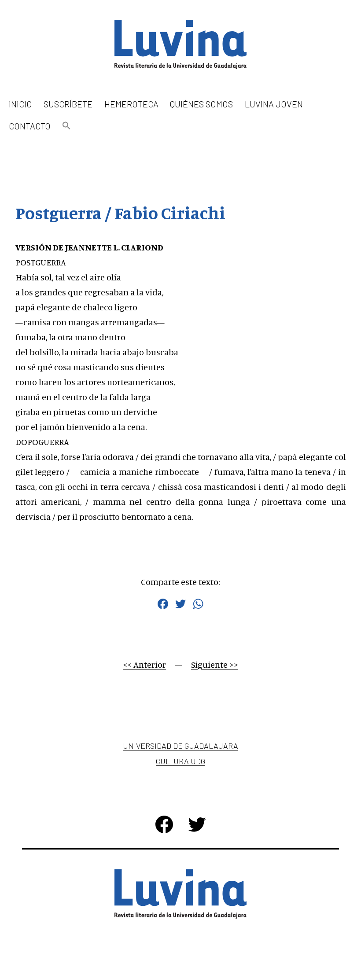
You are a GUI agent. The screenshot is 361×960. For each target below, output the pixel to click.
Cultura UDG (180, 761)
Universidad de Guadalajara (180, 745)
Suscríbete (68, 104)
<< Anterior (144, 664)
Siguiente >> (214, 664)
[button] (66, 126)
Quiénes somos (201, 104)
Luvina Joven (274, 104)
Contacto (30, 126)
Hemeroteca (131, 104)
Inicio (20, 104)
